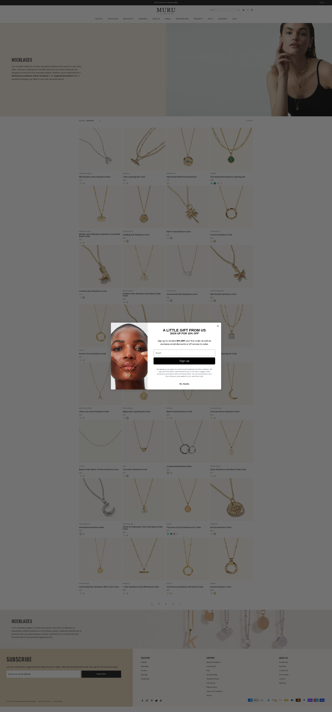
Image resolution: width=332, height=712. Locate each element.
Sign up (184, 360)
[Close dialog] (218, 326)
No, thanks (184, 383)
